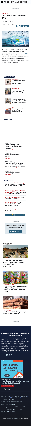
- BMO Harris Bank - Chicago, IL (14, 198)
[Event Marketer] (8, 266)
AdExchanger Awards (12, 173)
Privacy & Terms (15, 398)
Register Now (8, 150)
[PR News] (6, 292)
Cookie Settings (5, 398)
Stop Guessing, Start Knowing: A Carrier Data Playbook (13, 146)
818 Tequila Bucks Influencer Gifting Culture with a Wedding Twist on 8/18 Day (14, 262)
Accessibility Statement (7, 399)
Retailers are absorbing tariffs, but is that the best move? (15, 313)
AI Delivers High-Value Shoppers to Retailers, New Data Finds (18, 82)
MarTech (4, 13)
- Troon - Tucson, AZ (13, 209)
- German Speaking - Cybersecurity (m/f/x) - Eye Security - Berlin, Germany (15, 185)
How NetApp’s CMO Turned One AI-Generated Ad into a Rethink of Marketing (18, 111)
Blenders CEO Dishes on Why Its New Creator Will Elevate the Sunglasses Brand (19, 102)
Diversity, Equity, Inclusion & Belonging (11, 401)
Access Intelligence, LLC (12, 418)
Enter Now (7, 158)
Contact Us (24, 396)
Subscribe (10, 396)
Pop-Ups (5, 259)
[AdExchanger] (7, 389)
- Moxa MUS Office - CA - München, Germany (15, 192)
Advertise (3, 396)
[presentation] (8, 82)
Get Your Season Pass (10, 168)
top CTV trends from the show (11, 62)
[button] (2, 2)
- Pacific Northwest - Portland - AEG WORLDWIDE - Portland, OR (13, 204)
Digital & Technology (8, 284)
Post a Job (9, 215)
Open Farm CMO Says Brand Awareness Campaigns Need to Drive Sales (18, 92)
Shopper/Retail (15, 79)
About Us (17, 396)
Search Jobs (19, 215)
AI (12, 107)
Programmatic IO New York (14, 163)
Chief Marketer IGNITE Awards (12, 155)
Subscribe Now (15, 231)
